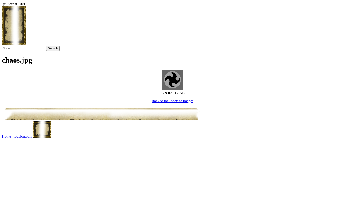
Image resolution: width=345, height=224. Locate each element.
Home (6, 136)
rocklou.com (23, 136)
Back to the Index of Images (172, 101)
